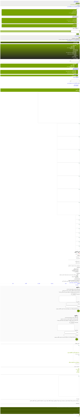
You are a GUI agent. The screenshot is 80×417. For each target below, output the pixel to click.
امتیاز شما (76, 322)
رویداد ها (78, 370)
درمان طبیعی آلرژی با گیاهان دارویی (73, 352)
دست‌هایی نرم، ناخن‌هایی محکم (74, 362)
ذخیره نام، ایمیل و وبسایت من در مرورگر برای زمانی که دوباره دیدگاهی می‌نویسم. (67, 308)
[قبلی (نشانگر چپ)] (79, 416)
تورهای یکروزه (71, 282)
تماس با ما (77, 372)
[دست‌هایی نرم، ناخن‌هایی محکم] (76, 360)
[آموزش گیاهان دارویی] (73, 6)
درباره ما (78, 371)
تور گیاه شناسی (76, 282)
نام (77, 332)
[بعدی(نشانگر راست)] (78, 416)
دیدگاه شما (76, 330)
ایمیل (79, 306)
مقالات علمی (77, 369)
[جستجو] (70, 31)
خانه (78, 368)
